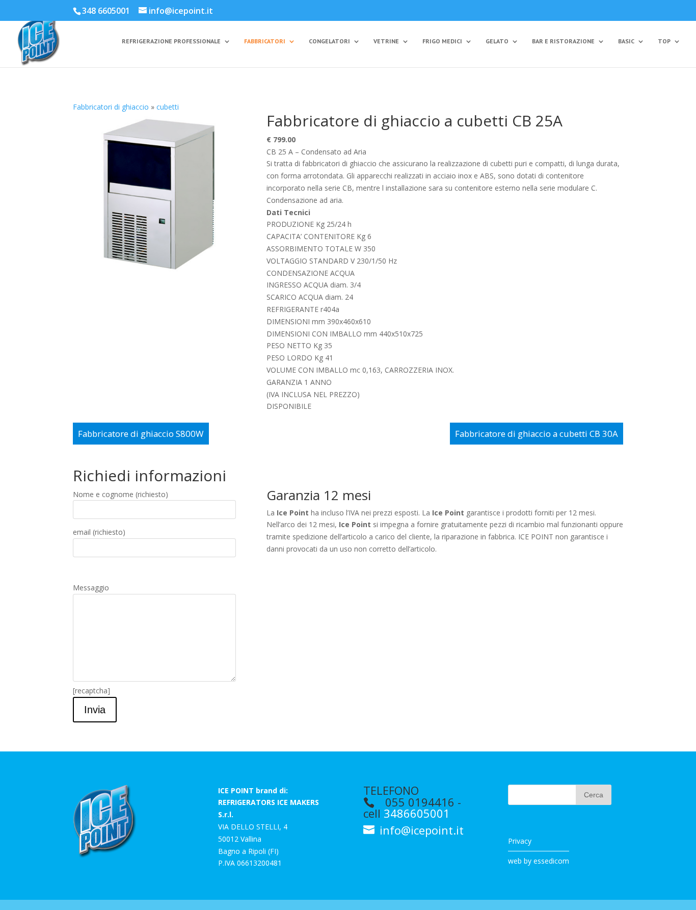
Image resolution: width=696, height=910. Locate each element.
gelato (497, 41)
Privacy (519, 841)
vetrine (386, 41)
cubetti (167, 107)
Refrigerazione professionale (171, 41)
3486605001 (417, 813)
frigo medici (442, 41)
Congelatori (329, 41)
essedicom (551, 861)
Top (664, 41)
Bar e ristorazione (563, 41)
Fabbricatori (264, 41)
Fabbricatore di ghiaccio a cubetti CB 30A (536, 433)
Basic (626, 41)
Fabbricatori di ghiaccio (111, 107)
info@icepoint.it (420, 830)
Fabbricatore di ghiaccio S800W (141, 433)
